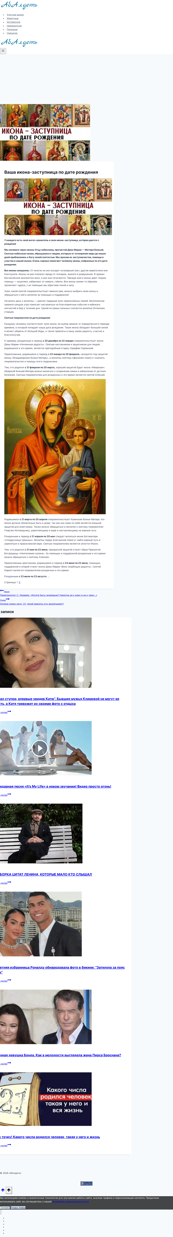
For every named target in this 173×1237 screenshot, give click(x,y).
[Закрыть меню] (0, 1212)
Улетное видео (15, 14)
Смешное (12, 33)
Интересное (13, 22)
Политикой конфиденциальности (70, 1201)
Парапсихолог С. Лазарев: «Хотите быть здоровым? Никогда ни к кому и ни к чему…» (48, 593)
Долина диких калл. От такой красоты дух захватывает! (32, 602)
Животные (13, 18)
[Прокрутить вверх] (3, 1191)
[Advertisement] (86, 74)
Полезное (12, 29)
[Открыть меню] (3, 51)
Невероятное (14, 25)
